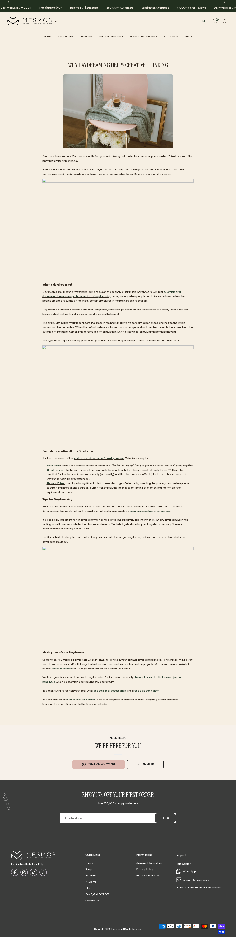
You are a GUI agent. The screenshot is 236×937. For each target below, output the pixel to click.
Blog (88, 887)
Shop (88, 869)
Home (89, 862)
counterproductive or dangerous (150, 511)
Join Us (165, 818)
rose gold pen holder (146, 690)
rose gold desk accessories (109, 690)
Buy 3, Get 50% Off (97, 894)
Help (203, 21)
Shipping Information (149, 862)
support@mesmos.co (196, 880)
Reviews (90, 881)
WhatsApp (189, 871)
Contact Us (92, 900)
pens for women (62, 668)
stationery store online (81, 699)
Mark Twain (53, 465)
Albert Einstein (55, 470)
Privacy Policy (144, 869)
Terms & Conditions (147, 875)
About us (90, 875)
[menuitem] (48, 36)
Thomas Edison (56, 483)
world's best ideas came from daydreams (99, 458)
